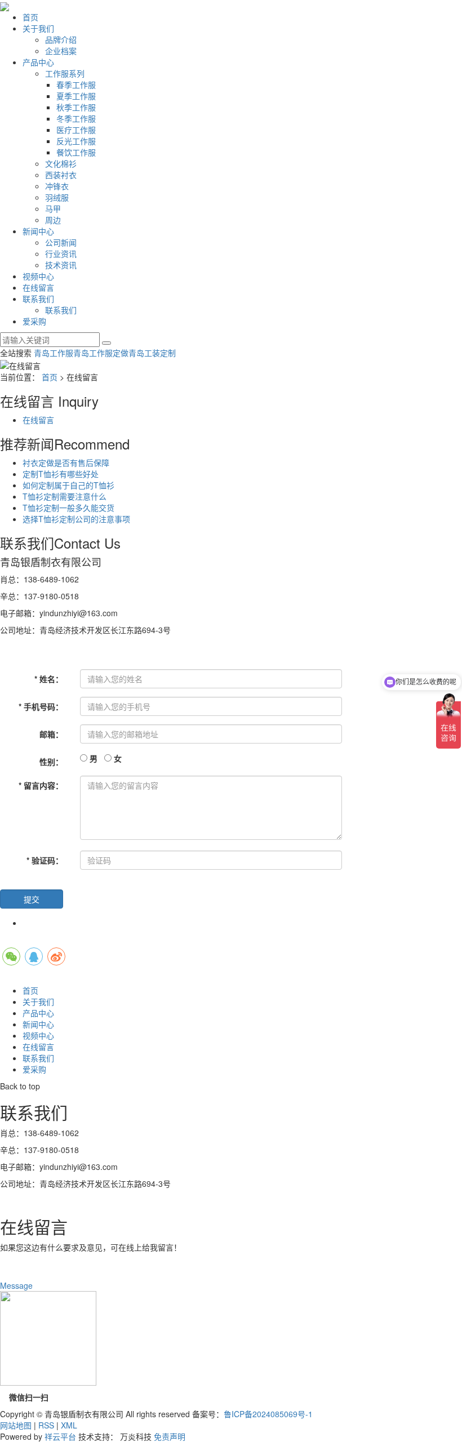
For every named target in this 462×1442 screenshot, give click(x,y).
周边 (53, 219)
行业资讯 (61, 253)
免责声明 (169, 1436)
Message (17, 1285)
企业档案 (61, 50)
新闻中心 (38, 231)
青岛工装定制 (152, 352)
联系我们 (38, 298)
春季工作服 (76, 84)
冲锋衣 (57, 186)
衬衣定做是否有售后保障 (66, 462)
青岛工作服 (53, 352)
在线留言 (38, 287)
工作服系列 (65, 73)
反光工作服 (76, 140)
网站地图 (16, 1425)
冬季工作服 (76, 118)
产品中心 (38, 62)
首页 (30, 17)
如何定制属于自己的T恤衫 (68, 485)
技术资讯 (61, 264)
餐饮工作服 (76, 152)
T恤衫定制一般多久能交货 (68, 507)
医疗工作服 (76, 129)
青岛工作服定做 (100, 352)
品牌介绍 (61, 39)
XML (69, 1425)
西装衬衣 (61, 174)
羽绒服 (57, 197)
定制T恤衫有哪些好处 (61, 473)
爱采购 (34, 321)
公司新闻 (61, 242)
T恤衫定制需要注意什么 (64, 496)
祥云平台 (60, 1436)
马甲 (53, 208)
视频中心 (38, 276)
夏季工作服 (76, 95)
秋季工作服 (76, 107)
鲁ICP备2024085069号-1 (268, 1413)
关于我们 (38, 28)
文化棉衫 (61, 163)
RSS (46, 1425)
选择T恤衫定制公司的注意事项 (76, 518)
